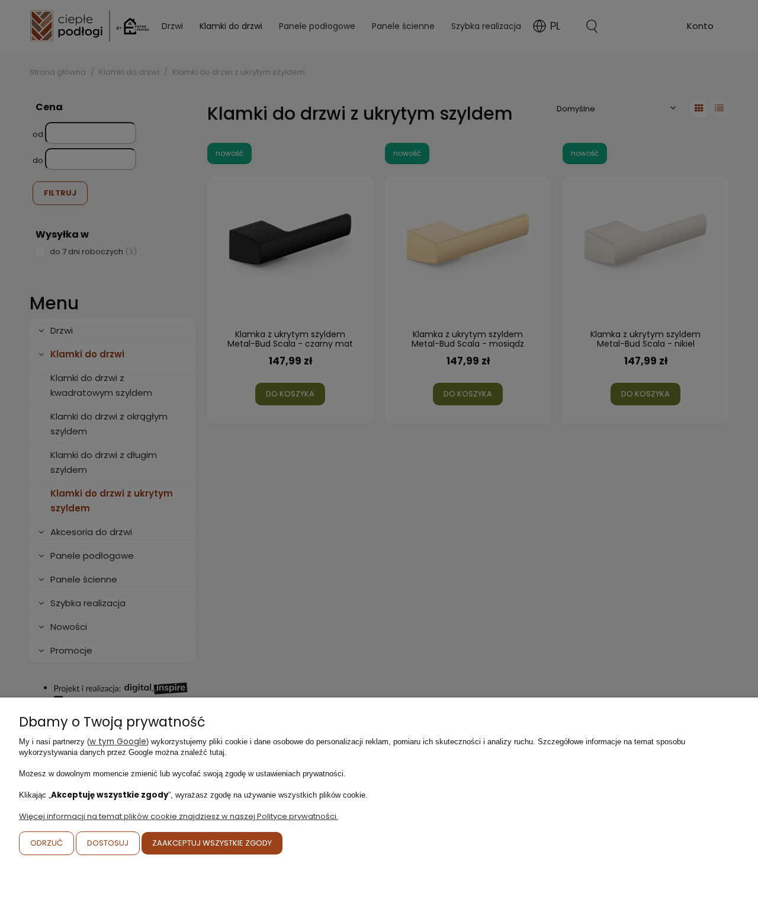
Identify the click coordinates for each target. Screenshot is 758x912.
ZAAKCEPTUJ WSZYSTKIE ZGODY (212, 843)
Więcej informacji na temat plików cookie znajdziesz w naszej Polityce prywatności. (178, 816)
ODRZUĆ (46, 843)
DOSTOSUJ (108, 843)
